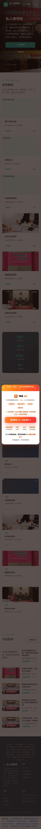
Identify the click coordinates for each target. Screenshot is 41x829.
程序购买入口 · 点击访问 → (20, 420)
